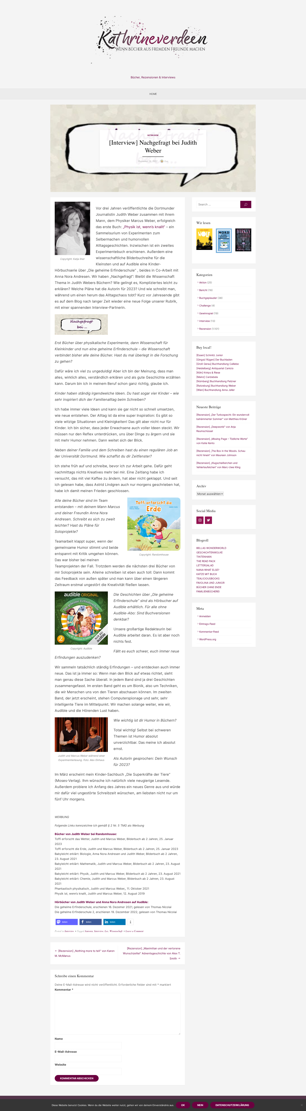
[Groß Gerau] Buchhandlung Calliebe (217, 363)
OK (183, 1105)
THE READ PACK (205, 561)
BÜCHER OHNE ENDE (208, 587)
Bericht (203, 290)
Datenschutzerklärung (232, 1105)
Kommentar (64, 989)
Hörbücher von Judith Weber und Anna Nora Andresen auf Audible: (101, 902)
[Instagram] (199, 520)
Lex (166, 161)
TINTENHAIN (204, 556)
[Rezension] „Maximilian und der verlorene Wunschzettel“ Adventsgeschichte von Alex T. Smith (151, 953)
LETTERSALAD (205, 565)
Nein (200, 1105)
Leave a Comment (134, 931)
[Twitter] (208, 520)
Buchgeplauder (208, 297)
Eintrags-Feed (207, 623)
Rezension (205, 328)
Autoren (89, 931)
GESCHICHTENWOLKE (209, 552)
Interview (153, 135)
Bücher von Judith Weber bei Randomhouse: (86, 834)
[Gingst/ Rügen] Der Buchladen (214, 359)
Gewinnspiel (206, 313)
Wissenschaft (116, 931)
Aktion (202, 282)
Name (59, 1038)
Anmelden (205, 616)
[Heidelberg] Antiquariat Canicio (214, 368)
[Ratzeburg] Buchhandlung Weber (216, 385)
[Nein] (301, 1105)
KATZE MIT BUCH (206, 574)
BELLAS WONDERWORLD (211, 547)
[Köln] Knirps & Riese (208, 372)
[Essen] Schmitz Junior (209, 355)
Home (153, 93)
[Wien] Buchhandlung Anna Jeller (215, 389)
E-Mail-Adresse (66, 1051)
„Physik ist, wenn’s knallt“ (144, 227)
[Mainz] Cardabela (207, 376)
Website (60, 1064)
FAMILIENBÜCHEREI (208, 591)
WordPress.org (207, 639)
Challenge (205, 305)
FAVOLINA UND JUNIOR (210, 582)
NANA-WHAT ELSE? (207, 569)
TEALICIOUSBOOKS (208, 578)
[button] (67, 922)
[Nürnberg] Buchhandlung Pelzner (216, 381)
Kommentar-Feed (209, 631)
